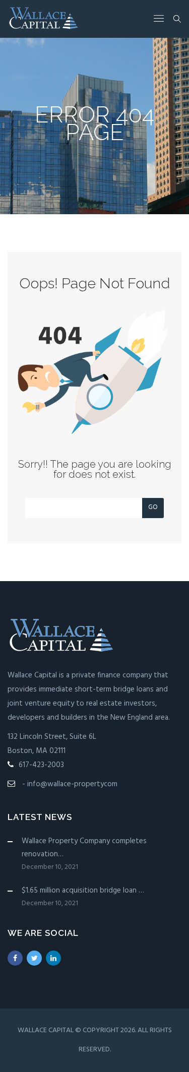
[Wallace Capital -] (44, 19)
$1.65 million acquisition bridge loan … (83, 891)
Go (153, 507)
